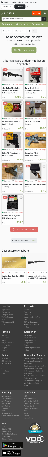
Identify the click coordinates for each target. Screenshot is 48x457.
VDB (3, 320)
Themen (5, 408)
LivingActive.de (7, 315)
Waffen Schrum (7, 317)
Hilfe (26, 396)
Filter (5, 31)
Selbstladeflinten (30, 340)
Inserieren (36, 13)
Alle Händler (6, 403)
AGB (3, 427)
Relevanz (17, 31)
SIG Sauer (5, 338)
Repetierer (28, 335)
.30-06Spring (6, 361)
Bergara (4, 348)
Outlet (4, 411)
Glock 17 (27, 315)
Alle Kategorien (7, 398)
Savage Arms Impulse (32, 324)
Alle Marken (6, 396)
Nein (34, 240)
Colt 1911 (28, 320)
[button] (43, 13)
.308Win (5, 359)
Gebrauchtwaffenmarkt (10, 416)
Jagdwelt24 (6, 310)
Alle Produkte (7, 401)
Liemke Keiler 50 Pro (32, 317)
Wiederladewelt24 (8, 322)
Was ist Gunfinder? (31, 401)
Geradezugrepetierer (32, 348)
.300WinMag (6, 363)
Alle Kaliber (6, 406)
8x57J (4, 368)
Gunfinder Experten (31, 403)
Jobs (25, 411)
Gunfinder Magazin (31, 408)
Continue (20, 6)
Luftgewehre (28, 343)
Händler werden (30, 398)
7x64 (4, 366)
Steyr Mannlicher (8, 343)
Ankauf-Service (29, 406)
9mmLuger (6, 371)
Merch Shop (28, 418)
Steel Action (6, 345)
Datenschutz (6, 431)
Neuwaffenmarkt (8, 413)
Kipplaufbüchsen (30, 338)
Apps (26, 413)
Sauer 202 (28, 312)
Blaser (4, 340)
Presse (26, 416)
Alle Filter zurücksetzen (24, 50)
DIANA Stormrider (31, 322)
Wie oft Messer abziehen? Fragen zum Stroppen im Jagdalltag (33, 361)
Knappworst (6, 312)
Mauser (4, 335)
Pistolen (27, 345)
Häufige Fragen (7, 439)
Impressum (6, 436)
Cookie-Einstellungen (9, 434)
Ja (30, 240)
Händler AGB (6, 429)
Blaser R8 (27, 310)
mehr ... (4, 324)
